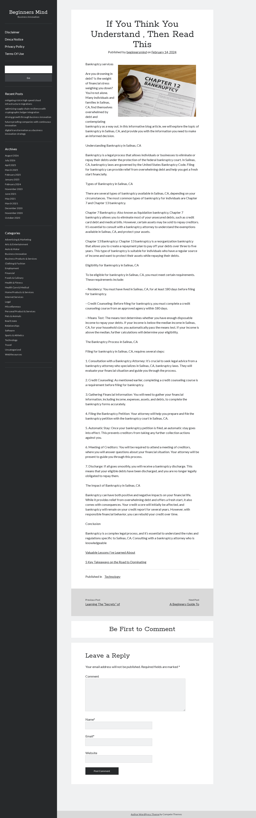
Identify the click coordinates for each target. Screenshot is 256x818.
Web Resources (13, 354)
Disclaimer (12, 32)
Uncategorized (13, 349)
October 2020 (12, 217)
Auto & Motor (12, 249)
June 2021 (10, 193)
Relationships (12, 325)
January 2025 (12, 179)
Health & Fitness (14, 282)
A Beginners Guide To (184, 604)
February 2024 (13, 184)
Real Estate (11, 320)
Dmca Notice (14, 39)
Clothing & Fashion (15, 263)
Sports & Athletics (14, 335)
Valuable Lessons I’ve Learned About (110, 552)
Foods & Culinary (14, 277)
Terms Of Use (14, 53)
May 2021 (10, 198)
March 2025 (11, 169)
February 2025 (13, 174)
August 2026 (12, 155)
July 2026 (10, 160)
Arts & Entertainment (16, 244)
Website (91, 753)
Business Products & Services (21, 258)
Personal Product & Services (20, 311)
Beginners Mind (28, 12)
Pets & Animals (13, 316)
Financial (10, 273)
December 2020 (13, 208)
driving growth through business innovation (28, 117)
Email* (89, 736)
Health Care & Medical (17, 287)
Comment (92, 676)
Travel (8, 344)
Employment (12, 268)
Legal (8, 301)
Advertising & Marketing (18, 239)
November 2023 (14, 189)
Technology (11, 340)
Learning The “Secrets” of (102, 604)
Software (10, 330)
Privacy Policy (14, 46)
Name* (90, 719)
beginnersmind (136, 52)
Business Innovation (16, 253)
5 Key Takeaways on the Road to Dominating (115, 562)
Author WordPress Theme (145, 814)
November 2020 (14, 212)
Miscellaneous (13, 306)
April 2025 (10, 165)
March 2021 (11, 203)
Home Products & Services (19, 292)
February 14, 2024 (163, 52)
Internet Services (14, 296)
